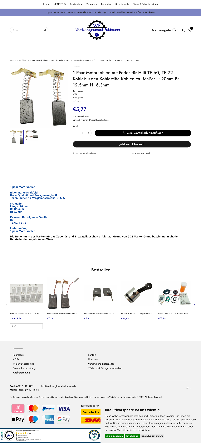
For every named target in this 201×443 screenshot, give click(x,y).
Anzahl (76, 126)
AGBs (16, 359)
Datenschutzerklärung (24, 368)
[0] (189, 30)
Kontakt (92, 355)
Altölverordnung (21, 372)
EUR (187, 387)
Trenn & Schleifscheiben (145, 4)
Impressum (18, 355)
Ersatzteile (75, 4)
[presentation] (6, 305)
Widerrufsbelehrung (23, 364)
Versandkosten (83, 116)
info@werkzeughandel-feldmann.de (58, 386)
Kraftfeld (23, 60)
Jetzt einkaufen (148, 12)
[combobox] (29, 30)
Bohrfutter (106, 4)
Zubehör (90, 4)
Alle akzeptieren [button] (114, 436)
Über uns (93, 359)
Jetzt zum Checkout (132, 144)
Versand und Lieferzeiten (101, 364)
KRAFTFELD (60, 4)
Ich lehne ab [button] (132, 436)
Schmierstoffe (122, 4)
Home (46, 4)
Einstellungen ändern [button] (152, 436)
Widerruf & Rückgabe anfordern (105, 368)
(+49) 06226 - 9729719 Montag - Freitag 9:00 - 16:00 (24, 388)
